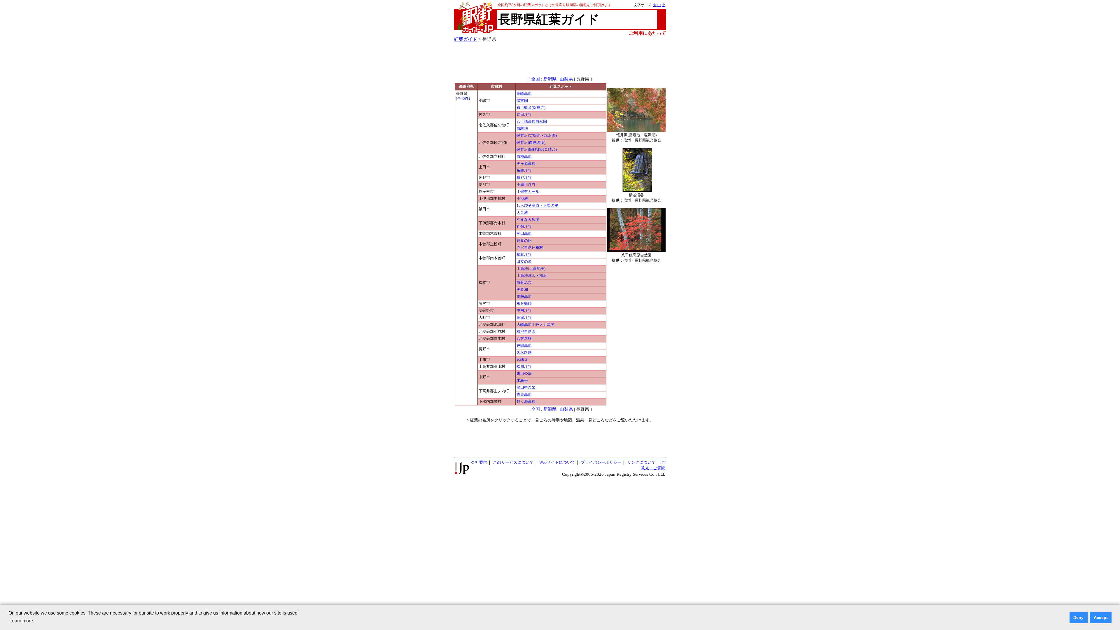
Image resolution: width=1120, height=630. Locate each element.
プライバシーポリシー (601, 462)
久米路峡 (524, 353)
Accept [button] (1101, 617)
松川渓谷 (524, 367)
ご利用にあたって (647, 33)
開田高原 (524, 234)
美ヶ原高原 (526, 164)
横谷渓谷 (524, 178)
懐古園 (522, 101)
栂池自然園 (526, 332)
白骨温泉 (524, 283)
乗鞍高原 (524, 297)
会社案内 (479, 462)
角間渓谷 (524, 171)
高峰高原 (524, 94)
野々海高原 (526, 402)
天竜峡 (522, 213)
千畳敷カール (528, 192)
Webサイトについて (557, 462)
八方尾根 (524, 339)
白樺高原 (524, 157)
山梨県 (566, 79)
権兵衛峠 (524, 304)
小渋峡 (522, 199)
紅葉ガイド (465, 39)
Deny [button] (1078, 617)
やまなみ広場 (528, 220)
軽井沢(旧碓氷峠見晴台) (537, 150)
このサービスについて (513, 462)
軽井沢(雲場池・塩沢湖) (537, 136)
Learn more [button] (21, 620)
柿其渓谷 (524, 255)
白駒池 (522, 129)
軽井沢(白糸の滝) (531, 143)
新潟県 (549, 79)
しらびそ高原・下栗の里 (537, 206)
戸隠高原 (524, 346)
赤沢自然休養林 (530, 248)
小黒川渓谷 (526, 185)
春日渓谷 (524, 115)
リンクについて (641, 462)
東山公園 (524, 374)
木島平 (522, 381)
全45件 (463, 99)
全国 (535, 79)
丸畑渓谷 (524, 227)
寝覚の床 (524, 241)
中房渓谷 (524, 311)
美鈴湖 (522, 290)
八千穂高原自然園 (532, 122)
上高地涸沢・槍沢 (532, 276)
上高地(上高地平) (531, 269)
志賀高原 (524, 395)
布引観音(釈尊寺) (531, 108)
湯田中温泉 (526, 388)
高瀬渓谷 (524, 318)
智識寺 (522, 360)
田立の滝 (524, 262)
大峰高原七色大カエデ (535, 325)
